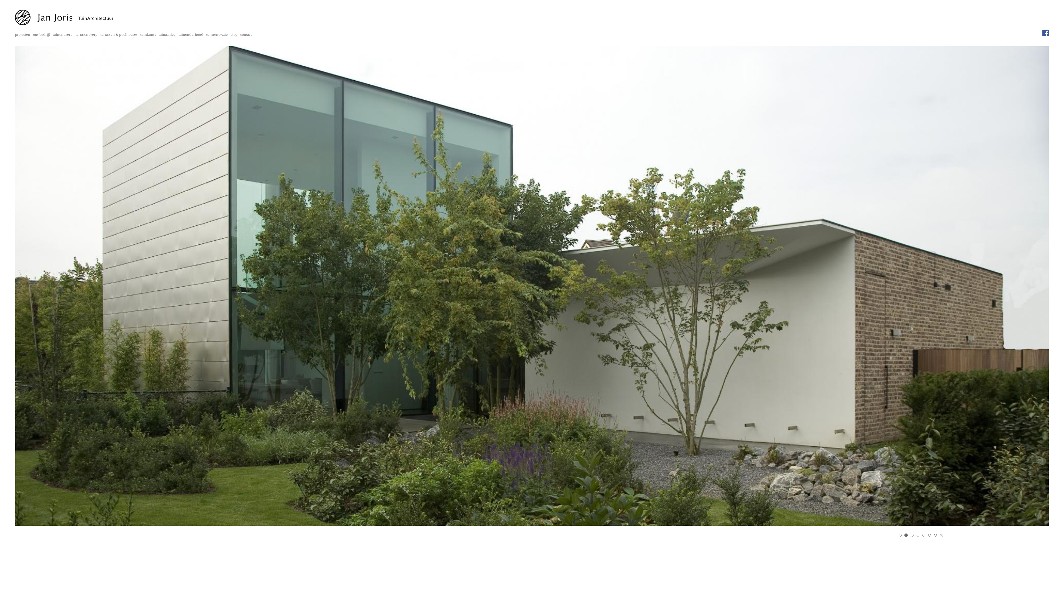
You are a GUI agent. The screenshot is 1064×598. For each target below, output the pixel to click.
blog (234, 35)
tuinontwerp (63, 35)
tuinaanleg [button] (167, 35)
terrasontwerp (86, 35)
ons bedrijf (41, 35)
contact (246, 35)
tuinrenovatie (217, 35)
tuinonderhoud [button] (190, 35)
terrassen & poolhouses (118, 35)
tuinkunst (148, 35)
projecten (22, 35)
